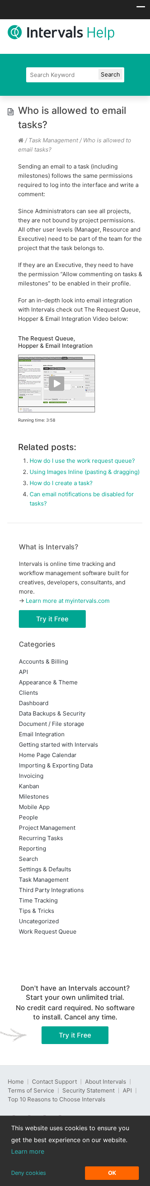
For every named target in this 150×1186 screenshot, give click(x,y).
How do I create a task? (61, 483)
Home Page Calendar (48, 755)
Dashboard (33, 703)
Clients (28, 692)
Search (28, 858)
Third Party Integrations (51, 890)
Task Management (53, 140)
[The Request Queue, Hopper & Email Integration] (56, 411)
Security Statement (88, 1090)
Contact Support (54, 1081)
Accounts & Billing (43, 661)
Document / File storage (51, 723)
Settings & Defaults (45, 869)
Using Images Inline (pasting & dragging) (85, 471)
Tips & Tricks (36, 910)
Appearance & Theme (48, 682)
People (28, 817)
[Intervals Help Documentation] (20, 140)
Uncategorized (39, 921)
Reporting (32, 848)
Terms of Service (31, 1090)
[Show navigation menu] (141, 9)
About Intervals (105, 1081)
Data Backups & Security (52, 713)
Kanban (29, 786)
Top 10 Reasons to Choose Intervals (56, 1099)
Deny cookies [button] (28, 1172)
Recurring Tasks (41, 838)
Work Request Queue (48, 931)
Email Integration (42, 734)
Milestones (34, 796)
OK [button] (112, 1172)
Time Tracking (38, 900)
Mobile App (34, 807)
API (23, 672)
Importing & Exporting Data (56, 765)
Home (16, 1081)
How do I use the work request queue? (82, 460)
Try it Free (52, 619)
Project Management (47, 827)
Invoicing (31, 775)
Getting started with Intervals (58, 744)
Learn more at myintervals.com (68, 600)
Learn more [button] (27, 1151)
